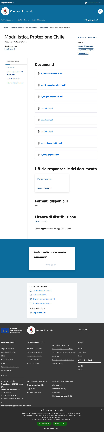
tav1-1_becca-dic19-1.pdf (51, 143)
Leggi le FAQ (31, 388)
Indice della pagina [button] (13, 61)
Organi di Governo (7, 348)
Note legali (56, 392)
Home (6, 27)
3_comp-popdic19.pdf (50, 154)
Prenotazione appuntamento (37, 381)
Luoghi (80, 366)
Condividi (81, 37)
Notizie (80, 348)
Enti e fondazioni (7, 359)
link (71, 419)
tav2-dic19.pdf (47, 108)
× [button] (101, 409)
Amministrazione (17, 27)
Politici (3, 363)
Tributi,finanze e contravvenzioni (63, 352)
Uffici (3, 356)
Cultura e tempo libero (34, 352)
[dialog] (52, 419)
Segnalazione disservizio (35, 385)
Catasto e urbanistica (34, 359)
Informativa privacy (59, 388)
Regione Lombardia (7, 2)
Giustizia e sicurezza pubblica (62, 349)
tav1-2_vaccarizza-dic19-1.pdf (53, 85)
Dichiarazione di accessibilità (62, 396)
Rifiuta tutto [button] (60, 423)
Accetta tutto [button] (44, 423)
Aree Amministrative (8, 352)
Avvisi (80, 356)
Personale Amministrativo (10, 367)
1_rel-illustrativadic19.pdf (51, 73)
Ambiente (55, 356)
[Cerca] (100, 11)
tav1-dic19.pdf (47, 131)
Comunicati (82, 352)
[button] (52, 428)
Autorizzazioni (57, 363)
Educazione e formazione (61, 345)
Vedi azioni (91, 37)
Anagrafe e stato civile (34, 348)
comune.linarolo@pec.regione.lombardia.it (16, 405)
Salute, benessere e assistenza (63, 360)
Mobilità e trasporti (33, 363)
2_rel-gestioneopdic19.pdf (51, 96)
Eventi (80, 369)
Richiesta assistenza (34, 392)
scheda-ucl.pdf (47, 119)
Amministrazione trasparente (62, 381)
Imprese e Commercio (34, 356)
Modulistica (44, 27)
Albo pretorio (56, 385)
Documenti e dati (31, 27)
